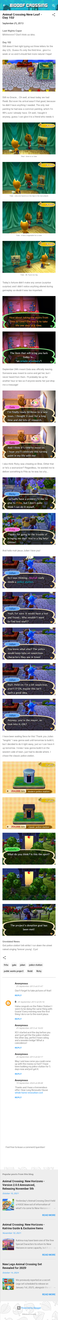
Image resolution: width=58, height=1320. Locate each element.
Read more (49, 1215)
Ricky (38, 971)
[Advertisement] (30, 1158)
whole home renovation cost (29, 1092)
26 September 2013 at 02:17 (29, 1057)
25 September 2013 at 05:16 (31, 1002)
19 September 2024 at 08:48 (29, 1083)
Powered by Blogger (31, 1308)
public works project (14, 971)
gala (14, 965)
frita (6, 965)
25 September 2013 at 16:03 (29, 1028)
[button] (54, 15)
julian (22, 965)
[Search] (54, 6)
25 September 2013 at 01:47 (29, 986)
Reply (18, 995)
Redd (29, 971)
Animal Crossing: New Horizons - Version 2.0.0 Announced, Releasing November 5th (23, 1185)
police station (35, 965)
